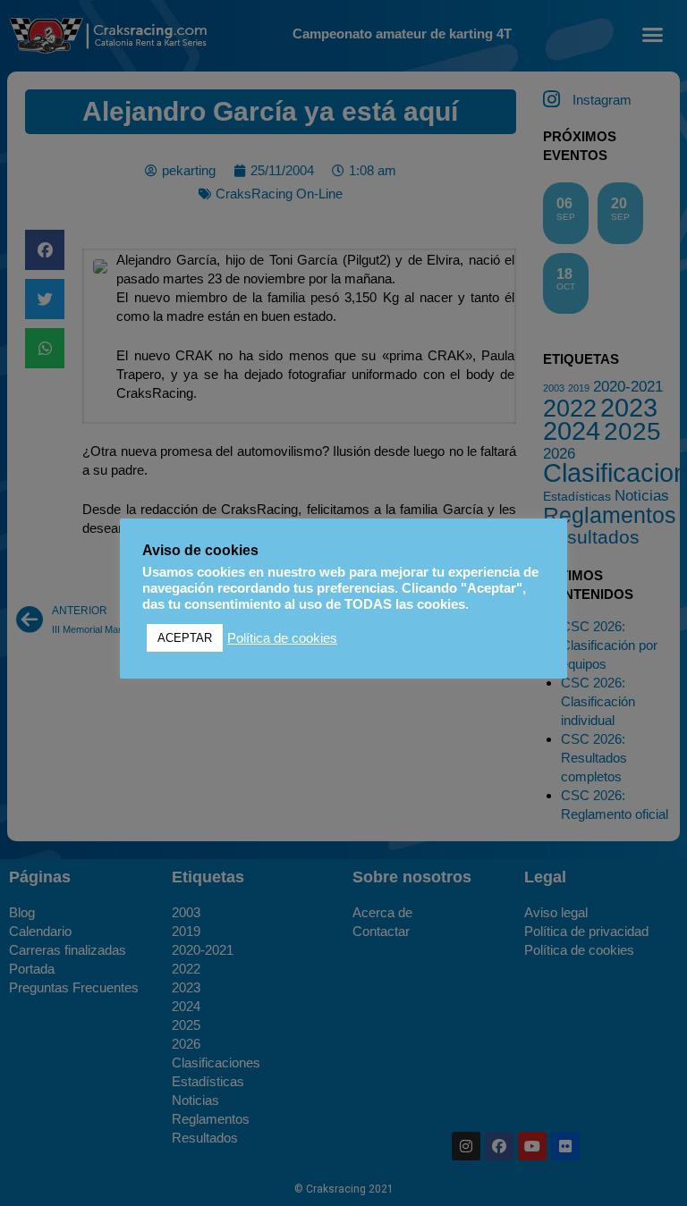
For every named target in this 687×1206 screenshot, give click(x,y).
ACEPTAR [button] (184, 638)
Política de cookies (282, 638)
